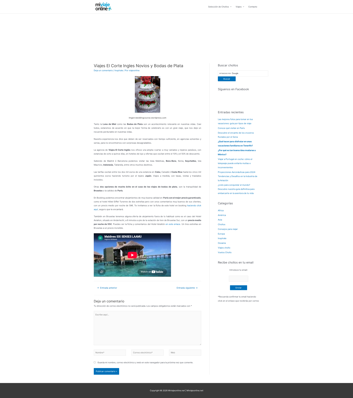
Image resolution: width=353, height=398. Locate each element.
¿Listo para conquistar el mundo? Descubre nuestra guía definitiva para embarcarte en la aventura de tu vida (236, 189)
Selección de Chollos (218, 6)
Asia (220, 219)
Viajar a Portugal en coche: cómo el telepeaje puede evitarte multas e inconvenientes (235, 163)
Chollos (221, 224)
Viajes (239, 6)
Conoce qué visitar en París (231, 128)
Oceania (222, 243)
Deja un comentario (103, 70)
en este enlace (173, 224)
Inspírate (119, 70)
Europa (221, 233)
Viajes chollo (224, 247)
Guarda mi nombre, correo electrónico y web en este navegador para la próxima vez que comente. (145, 362)
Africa (221, 210)
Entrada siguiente (187, 288)
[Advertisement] (176, 34)
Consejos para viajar (228, 229)
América (222, 215)
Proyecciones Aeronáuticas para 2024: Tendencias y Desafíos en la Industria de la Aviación (237, 176)
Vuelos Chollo (225, 252)
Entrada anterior (107, 288)
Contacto (252, 6)
